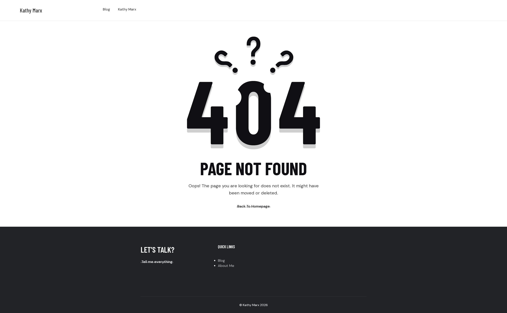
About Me (226, 265)
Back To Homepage (253, 206)
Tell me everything (156, 261)
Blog (221, 260)
